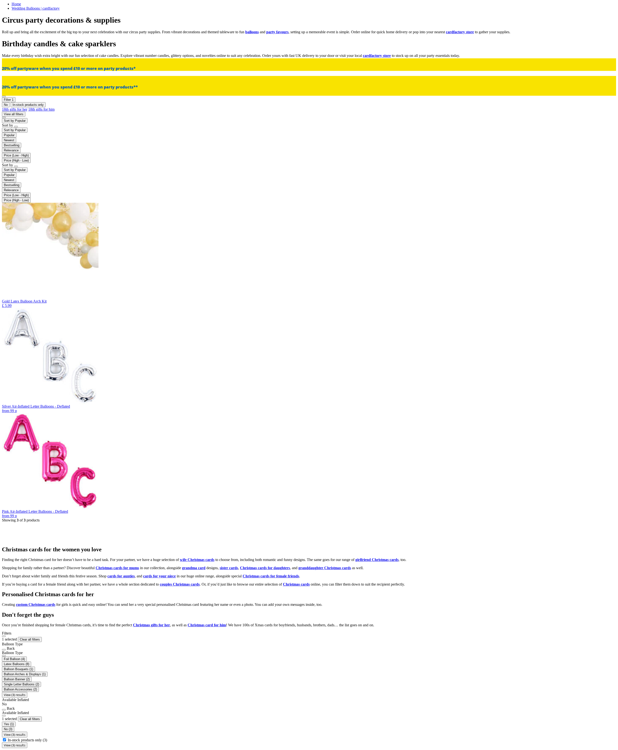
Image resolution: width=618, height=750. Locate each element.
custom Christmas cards (35, 604)
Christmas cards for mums (117, 568)
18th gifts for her (14, 109)
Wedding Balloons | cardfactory (36, 8)
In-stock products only (27, 740)
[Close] (4, 636)
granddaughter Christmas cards (324, 568)
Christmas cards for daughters (265, 568)
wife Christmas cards (197, 560)
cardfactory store (460, 32)
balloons (252, 32)
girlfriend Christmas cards (377, 560)
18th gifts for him (41, 109)
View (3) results (14, 695)
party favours (277, 32)
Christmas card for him (207, 625)
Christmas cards (296, 584)
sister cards (229, 568)
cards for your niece (159, 576)
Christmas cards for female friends (271, 576)
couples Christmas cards (180, 584)
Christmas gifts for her (151, 625)
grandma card (193, 568)
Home (16, 4)
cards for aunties (121, 576)
